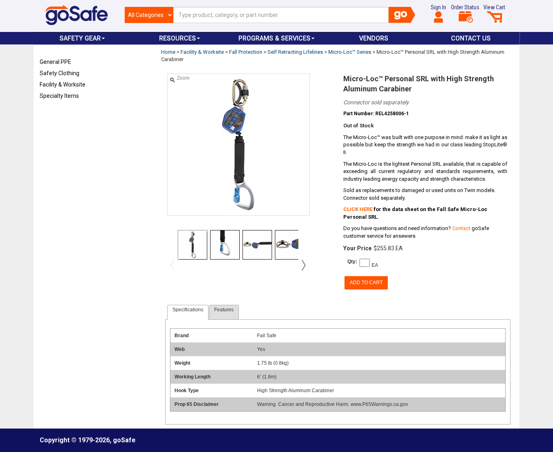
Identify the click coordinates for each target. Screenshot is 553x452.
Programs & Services (274, 38)
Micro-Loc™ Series (349, 52)
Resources (177, 38)
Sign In (438, 7)
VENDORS (373, 38)
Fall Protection (245, 52)
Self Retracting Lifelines (295, 52)
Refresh (55, 115)
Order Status (465, 7)
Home (168, 52)
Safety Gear (80, 38)
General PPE (55, 62)
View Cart (494, 7)
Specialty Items (59, 96)
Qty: (352, 261)
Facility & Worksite (62, 84)
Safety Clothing (59, 73)
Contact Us (471, 38)
